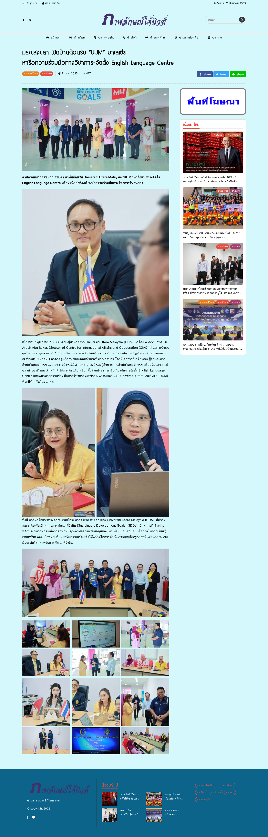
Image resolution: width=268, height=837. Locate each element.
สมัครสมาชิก (52, 3)
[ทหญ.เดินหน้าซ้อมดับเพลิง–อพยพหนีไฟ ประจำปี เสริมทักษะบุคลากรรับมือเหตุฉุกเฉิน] (213, 208)
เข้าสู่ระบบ (31, 3)
